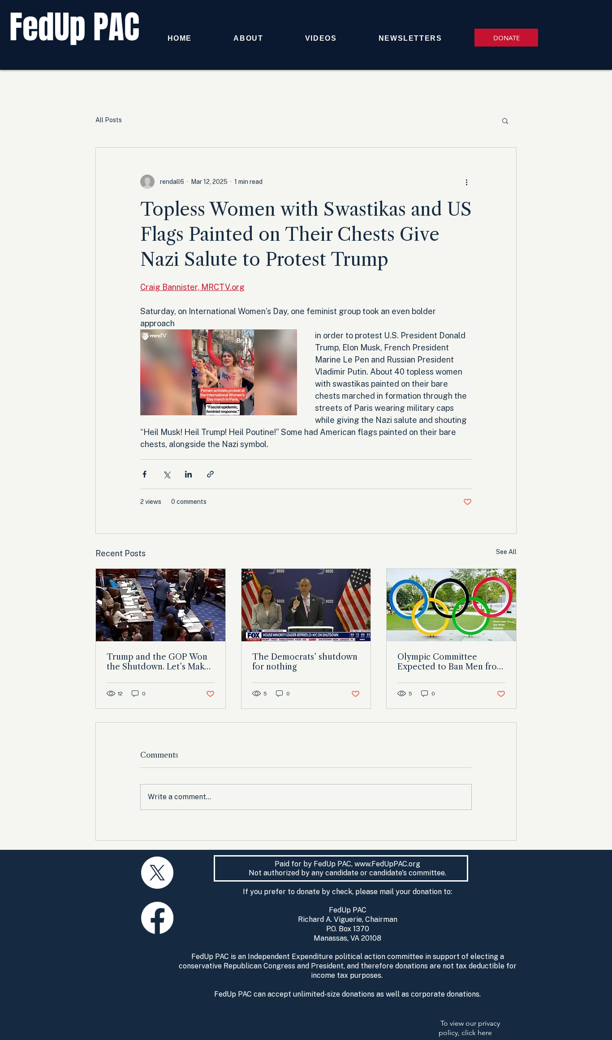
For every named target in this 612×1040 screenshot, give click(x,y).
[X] (157, 873)
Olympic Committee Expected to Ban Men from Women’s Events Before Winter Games (450, 662)
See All (506, 551)
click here (476, 1032)
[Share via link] (210, 474)
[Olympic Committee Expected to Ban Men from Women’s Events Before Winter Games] (451, 605)
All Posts (108, 120)
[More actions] (466, 181)
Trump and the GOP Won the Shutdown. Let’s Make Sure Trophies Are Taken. (158, 662)
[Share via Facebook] (144, 474)
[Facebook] (157, 918)
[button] (505, 120)
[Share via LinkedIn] (188, 474)
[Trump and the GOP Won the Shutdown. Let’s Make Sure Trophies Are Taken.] (160, 605)
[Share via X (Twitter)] (166, 474)
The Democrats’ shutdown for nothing (305, 662)
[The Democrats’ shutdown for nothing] (306, 605)
